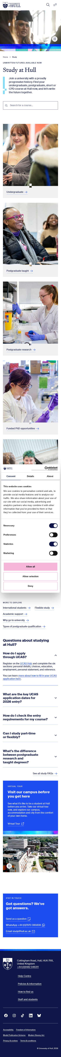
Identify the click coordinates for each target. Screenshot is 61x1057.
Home (5, 57)
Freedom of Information (26, 1030)
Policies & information (29, 983)
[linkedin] (31, 1015)
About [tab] (50, 476)
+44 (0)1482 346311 (28, 967)
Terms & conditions (28, 1041)
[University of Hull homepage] (12, 5)
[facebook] (6, 1015)
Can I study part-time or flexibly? (19, 735)
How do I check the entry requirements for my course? (25, 717)
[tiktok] (22, 1015)
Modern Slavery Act (36, 1035)
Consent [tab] (11, 476)
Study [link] (14, 57)
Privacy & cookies (10, 1041)
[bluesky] (39, 1015)
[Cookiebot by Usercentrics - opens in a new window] (45, 468)
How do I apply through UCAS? (15, 655)
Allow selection (31, 576)
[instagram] (14, 1015)
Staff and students (28, 999)
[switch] (53, 534)
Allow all (30, 566)
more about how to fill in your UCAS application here (30, 677)
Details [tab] (30, 476)
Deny (30, 586)
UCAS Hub (26, 663)
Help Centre (24, 976)
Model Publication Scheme (14, 1035)
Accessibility (8, 1030)
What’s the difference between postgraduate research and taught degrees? (20, 756)
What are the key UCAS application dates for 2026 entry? (20, 698)
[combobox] (33, 105)
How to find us (25, 991)
